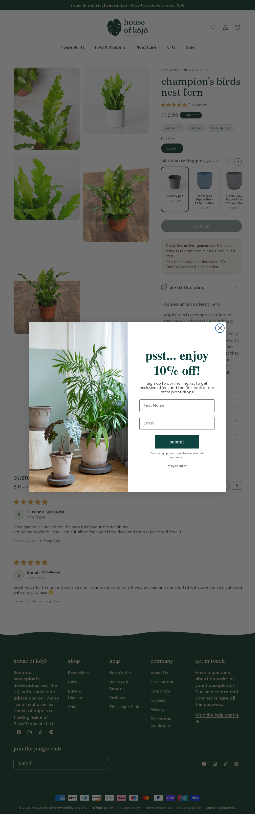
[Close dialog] (219, 328)
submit (177, 441)
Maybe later (177, 466)
